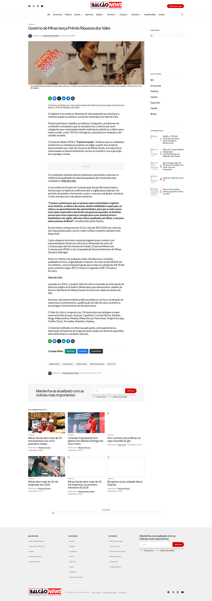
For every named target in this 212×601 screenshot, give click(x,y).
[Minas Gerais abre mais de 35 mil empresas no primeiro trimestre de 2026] (86, 466)
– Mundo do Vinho (115, 556)
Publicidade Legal (175, 6)
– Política (71, 546)
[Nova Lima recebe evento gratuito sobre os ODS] (155, 192)
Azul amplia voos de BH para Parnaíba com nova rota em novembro (173, 166)
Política (154, 91)
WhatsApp (70, 351)
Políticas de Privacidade (120, 396)
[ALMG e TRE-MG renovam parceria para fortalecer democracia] (155, 139)
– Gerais (71, 541)
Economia (156, 85)
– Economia (72, 551)
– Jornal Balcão (114, 546)
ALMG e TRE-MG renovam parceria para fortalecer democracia (171, 139)
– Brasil (71, 556)
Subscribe (130, 391)
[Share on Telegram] (68, 98)
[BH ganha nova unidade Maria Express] (125, 466)
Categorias (72, 536)
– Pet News (72, 572)
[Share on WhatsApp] (50, 98)
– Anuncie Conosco (35, 556)
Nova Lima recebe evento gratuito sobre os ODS (173, 191)
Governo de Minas (81, 364)
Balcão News (33, 536)
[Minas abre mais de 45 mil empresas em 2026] (46, 466)
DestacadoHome (68, 364)
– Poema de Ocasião (75, 577)
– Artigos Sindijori (115, 567)
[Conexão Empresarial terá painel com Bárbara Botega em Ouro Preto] (86, 422)
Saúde (154, 108)
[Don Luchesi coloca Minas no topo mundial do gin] (125, 422)
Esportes (155, 102)
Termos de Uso (101, 396)
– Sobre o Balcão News (36, 541)
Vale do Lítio (111, 364)
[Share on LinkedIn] (64, 98)
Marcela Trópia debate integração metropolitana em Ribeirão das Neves (173, 152)
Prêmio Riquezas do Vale (97, 364)
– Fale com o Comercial (36, 546)
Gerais (154, 97)
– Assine (31, 551)
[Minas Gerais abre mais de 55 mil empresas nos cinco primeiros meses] (46, 422)
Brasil (154, 114)
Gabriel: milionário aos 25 (173, 179)
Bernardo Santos (54, 364)
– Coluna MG (113, 562)
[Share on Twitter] (59, 98)
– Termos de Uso (34, 562)
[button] (182, 14)
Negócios (31, 24)
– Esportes (72, 562)
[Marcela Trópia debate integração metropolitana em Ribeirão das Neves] (155, 152)
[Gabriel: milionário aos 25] (155, 179)
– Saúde (71, 567)
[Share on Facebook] (55, 98)
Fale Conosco (122, 592)
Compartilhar (96, 351)
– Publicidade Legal (115, 541)
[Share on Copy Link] (73, 98)
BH (152, 80)
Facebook (83, 351)
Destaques (113, 536)
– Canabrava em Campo (117, 551)
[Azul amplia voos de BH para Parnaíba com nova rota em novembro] (155, 166)
